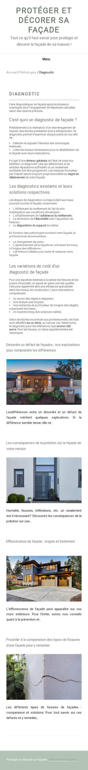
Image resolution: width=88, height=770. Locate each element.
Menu (46, 59)
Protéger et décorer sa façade (44, 20)
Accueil (11, 72)
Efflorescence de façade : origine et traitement (40, 541)
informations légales (63, 759)
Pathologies (28, 72)
